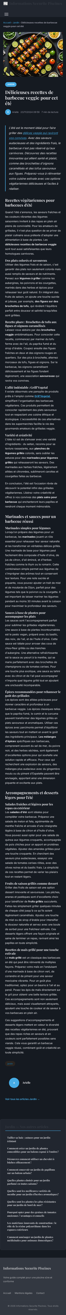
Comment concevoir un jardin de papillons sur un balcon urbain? (31, 1171)
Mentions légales (23, 1293)
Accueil (7, 22)
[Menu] (6, 14)
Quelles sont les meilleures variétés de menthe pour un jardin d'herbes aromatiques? (33, 1192)
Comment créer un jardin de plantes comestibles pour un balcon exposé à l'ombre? (33, 1150)
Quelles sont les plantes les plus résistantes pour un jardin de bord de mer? (31, 1203)
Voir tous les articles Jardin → (22, 1099)
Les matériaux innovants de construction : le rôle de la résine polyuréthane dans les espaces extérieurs (32, 1226)
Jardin (16, 22)
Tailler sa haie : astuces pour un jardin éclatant (28, 1139)
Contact (40, 1293)
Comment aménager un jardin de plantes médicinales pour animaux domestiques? (30, 1238)
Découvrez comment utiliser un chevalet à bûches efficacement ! (30, 1160)
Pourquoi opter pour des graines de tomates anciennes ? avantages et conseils (31, 1214)
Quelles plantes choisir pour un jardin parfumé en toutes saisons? (28, 1182)
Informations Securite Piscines (32, 3)
